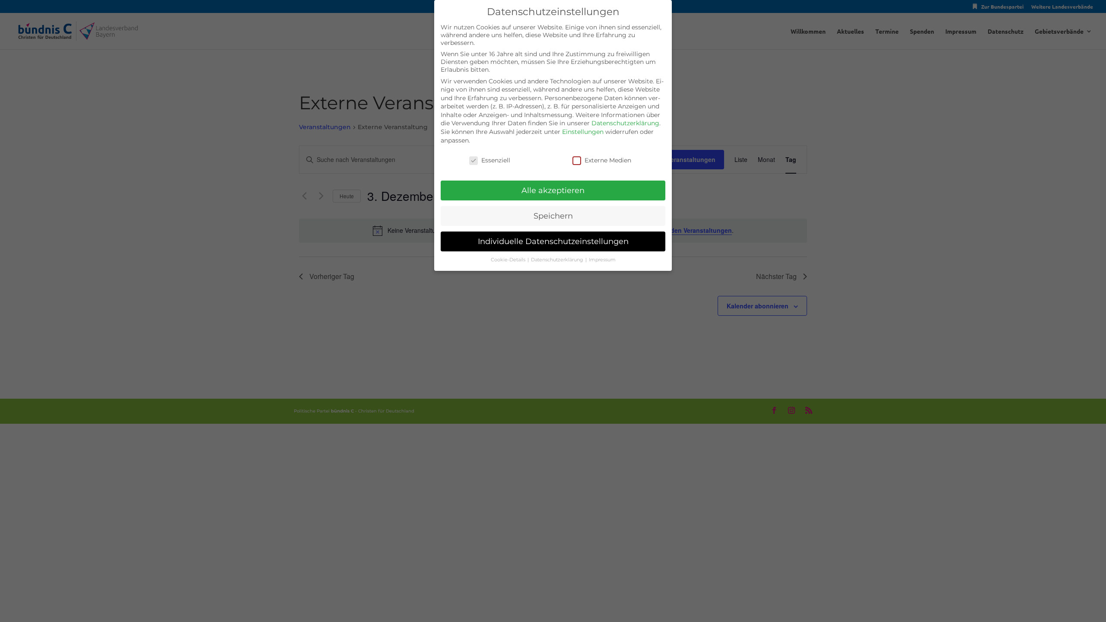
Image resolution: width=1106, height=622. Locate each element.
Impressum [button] (602, 260)
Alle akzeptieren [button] (553, 190)
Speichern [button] (553, 215)
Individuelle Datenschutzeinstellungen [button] (553, 241)
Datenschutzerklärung (625, 123)
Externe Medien (608, 160)
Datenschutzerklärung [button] (558, 260)
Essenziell (495, 160)
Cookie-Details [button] (509, 260)
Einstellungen (583, 132)
